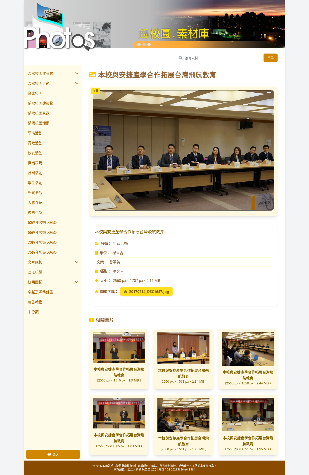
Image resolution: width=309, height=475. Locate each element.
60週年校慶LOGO (42, 222)
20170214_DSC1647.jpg (149, 291)
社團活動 (35, 172)
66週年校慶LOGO (42, 232)
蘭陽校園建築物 (40, 103)
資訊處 (143, 469)
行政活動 (35, 142)
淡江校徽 (35, 272)
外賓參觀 (35, 192)
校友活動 (35, 152)
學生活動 (35, 182)
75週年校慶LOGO (42, 252)
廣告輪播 (35, 302)
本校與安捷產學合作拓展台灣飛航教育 (119, 372)
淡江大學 (132, 469)
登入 (55, 454)
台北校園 (35, 93)
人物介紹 (35, 202)
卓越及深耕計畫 (40, 292)
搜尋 (270, 58)
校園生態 (35, 212)
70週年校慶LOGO (42, 242)
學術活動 (35, 133)
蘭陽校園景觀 (39, 113)
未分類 (33, 311)
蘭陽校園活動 (39, 123)
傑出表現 (35, 162)
